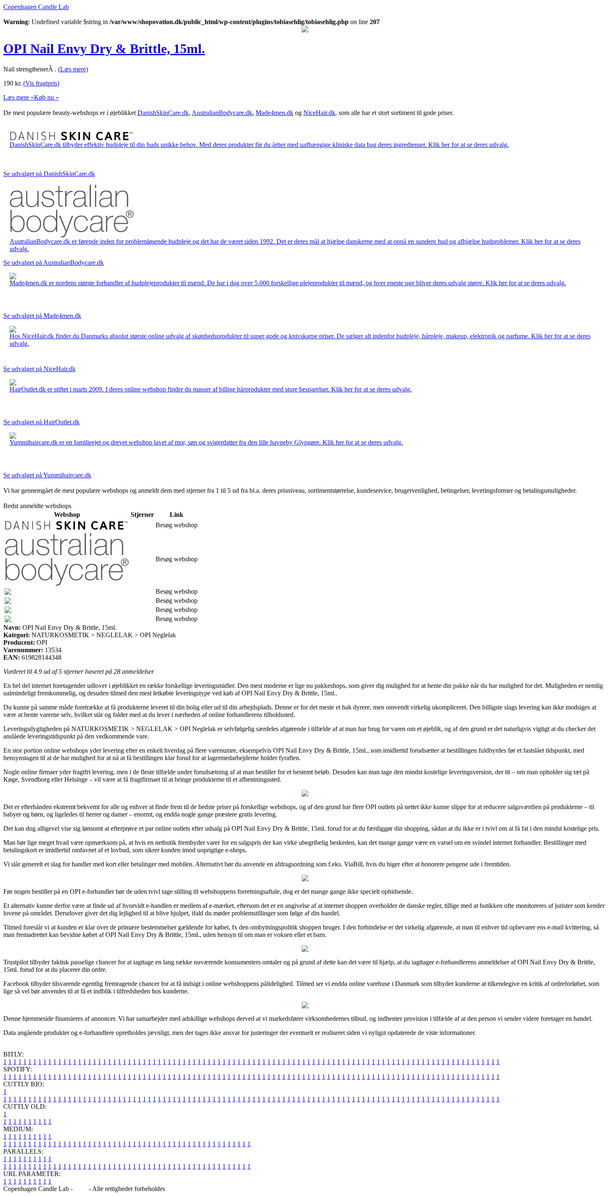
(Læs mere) (73, 69)
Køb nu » (46, 97)
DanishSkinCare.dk (163, 112)
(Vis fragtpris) (41, 83)
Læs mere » (18, 97)
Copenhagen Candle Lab (36, 6)
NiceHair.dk (319, 112)
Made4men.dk (274, 112)
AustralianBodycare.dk (222, 112)
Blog (80, 1188)
